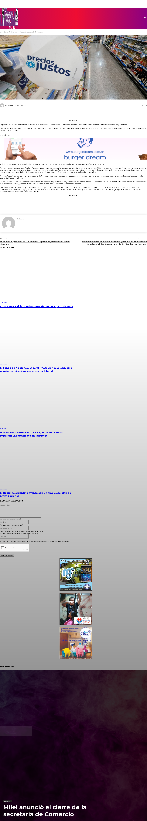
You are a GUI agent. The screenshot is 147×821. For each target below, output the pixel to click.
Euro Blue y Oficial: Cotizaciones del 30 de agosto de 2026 (36, 306)
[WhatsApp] (78, 113)
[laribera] (8, 223)
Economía (7, 801)
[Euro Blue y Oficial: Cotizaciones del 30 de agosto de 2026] (37, 277)
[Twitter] (65, 113)
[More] (86, 113)
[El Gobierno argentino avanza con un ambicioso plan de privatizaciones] (37, 463)
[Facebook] (59, 113)
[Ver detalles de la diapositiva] (76, 590)
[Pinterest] (72, 113)
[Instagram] (9, 743)
